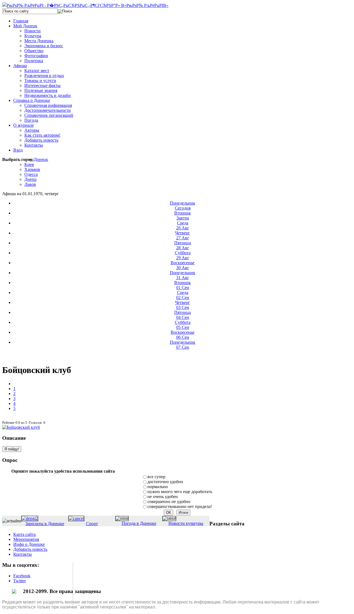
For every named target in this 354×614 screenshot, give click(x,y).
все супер (156, 476)
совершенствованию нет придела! (179, 506)
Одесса (31, 174)
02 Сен (182, 295)
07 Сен (182, 345)
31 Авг (182, 275)
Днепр (30, 179)
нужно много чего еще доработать (179, 491)
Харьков (32, 169)
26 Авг (182, 225)
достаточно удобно (165, 481)
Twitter (19, 580)
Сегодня (182, 205)
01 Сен (182, 285)
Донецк (41, 159)
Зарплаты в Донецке (44, 523)
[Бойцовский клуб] (21, 427)
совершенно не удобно (168, 501)
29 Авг (183, 255)
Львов (30, 184)
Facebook (21, 575)
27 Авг (182, 235)
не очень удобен (162, 496)
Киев (29, 164)
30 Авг (182, 265)
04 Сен (182, 315)
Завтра (182, 215)
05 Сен (183, 325)
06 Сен (182, 335)
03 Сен (182, 305)
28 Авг (182, 245)
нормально (157, 486)
